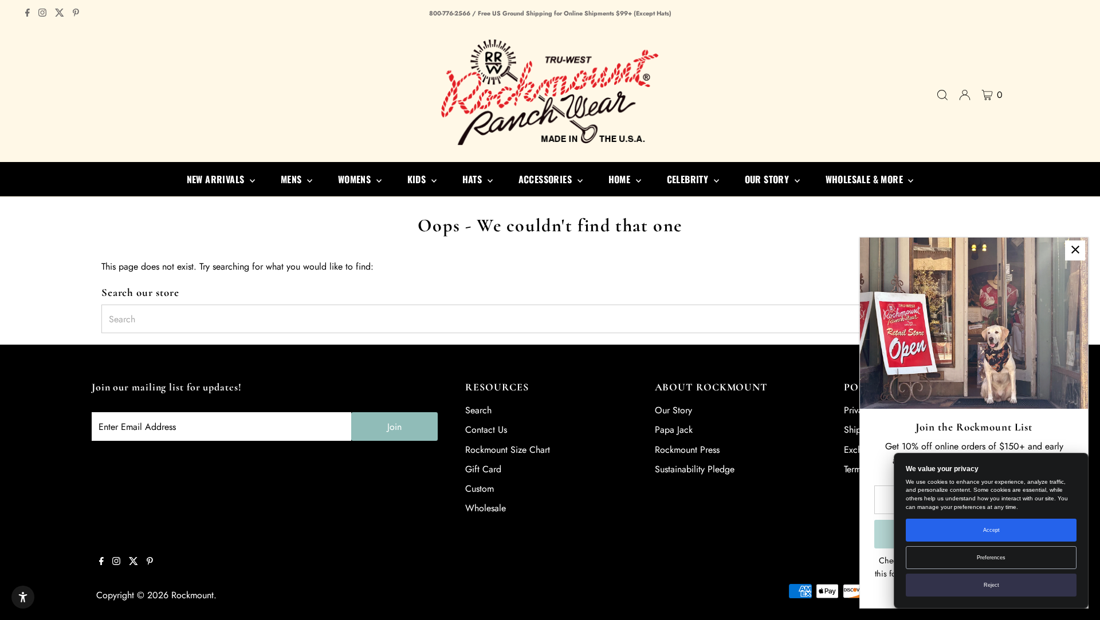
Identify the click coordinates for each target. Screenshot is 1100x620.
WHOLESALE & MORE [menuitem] (866, 179)
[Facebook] (27, 13)
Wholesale (485, 508)
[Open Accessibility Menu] (22, 597)
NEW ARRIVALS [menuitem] (217, 179)
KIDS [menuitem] (418, 179)
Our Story (673, 410)
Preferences (991, 557)
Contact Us (486, 429)
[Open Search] (942, 95)
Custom (479, 488)
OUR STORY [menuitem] (768, 179)
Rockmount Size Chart (507, 449)
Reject (991, 585)
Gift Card (483, 469)
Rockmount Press (687, 449)
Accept (991, 530)
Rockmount (192, 595)
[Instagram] (42, 13)
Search (478, 410)
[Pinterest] (76, 13)
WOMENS (356, 179)
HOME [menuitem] (620, 179)
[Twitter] (59, 13)
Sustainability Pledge (694, 469)
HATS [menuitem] (473, 179)
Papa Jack (674, 429)
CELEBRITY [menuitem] (689, 179)
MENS (292, 179)
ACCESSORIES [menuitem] (546, 179)
